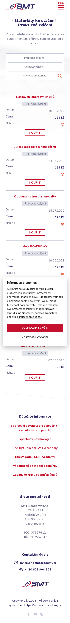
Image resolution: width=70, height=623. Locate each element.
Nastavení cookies (35, 337)
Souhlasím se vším (35, 327)
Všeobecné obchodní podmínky (35, 466)
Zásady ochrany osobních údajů (35, 475)
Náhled (62, 124)
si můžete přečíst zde (29, 317)
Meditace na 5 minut (35, 346)
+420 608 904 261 (38, 570)
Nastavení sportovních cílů (35, 97)
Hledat (59, 75)
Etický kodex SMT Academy (35, 457)
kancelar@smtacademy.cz (38, 563)
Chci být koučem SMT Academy (35, 448)
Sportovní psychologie (35, 439)
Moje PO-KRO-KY (35, 246)
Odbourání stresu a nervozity (35, 196)
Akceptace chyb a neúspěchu (35, 147)
